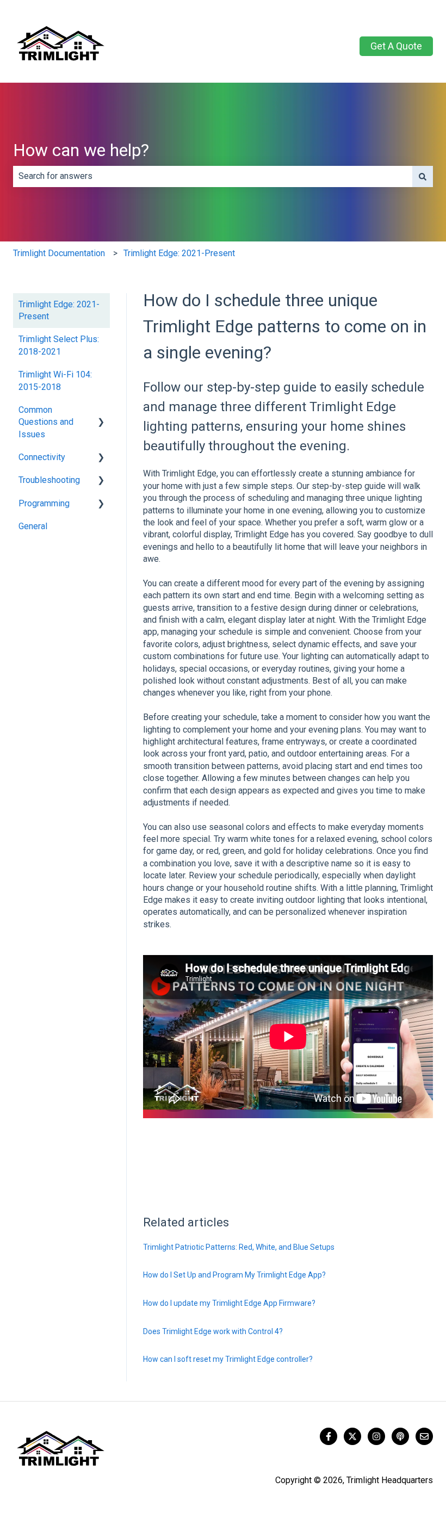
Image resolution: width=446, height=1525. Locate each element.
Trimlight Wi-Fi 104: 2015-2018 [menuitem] (55, 380)
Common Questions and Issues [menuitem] (45, 422)
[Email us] (424, 1436)
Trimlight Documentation (59, 253)
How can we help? (81, 150)
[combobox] (212, 176)
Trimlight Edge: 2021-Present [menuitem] (59, 310)
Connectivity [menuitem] (41, 457)
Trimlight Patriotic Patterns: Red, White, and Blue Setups (238, 1247)
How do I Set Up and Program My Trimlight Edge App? (234, 1274)
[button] (101, 411)
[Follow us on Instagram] (376, 1436)
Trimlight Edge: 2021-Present (179, 253)
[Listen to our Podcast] (400, 1436)
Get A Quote (396, 46)
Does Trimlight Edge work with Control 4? (213, 1331)
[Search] (422, 176)
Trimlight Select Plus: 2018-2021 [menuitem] (58, 345)
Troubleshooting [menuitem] (49, 480)
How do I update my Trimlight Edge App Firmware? (229, 1303)
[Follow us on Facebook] (328, 1436)
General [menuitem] (32, 526)
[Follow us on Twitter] (352, 1436)
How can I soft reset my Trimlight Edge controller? (228, 1359)
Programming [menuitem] (44, 503)
